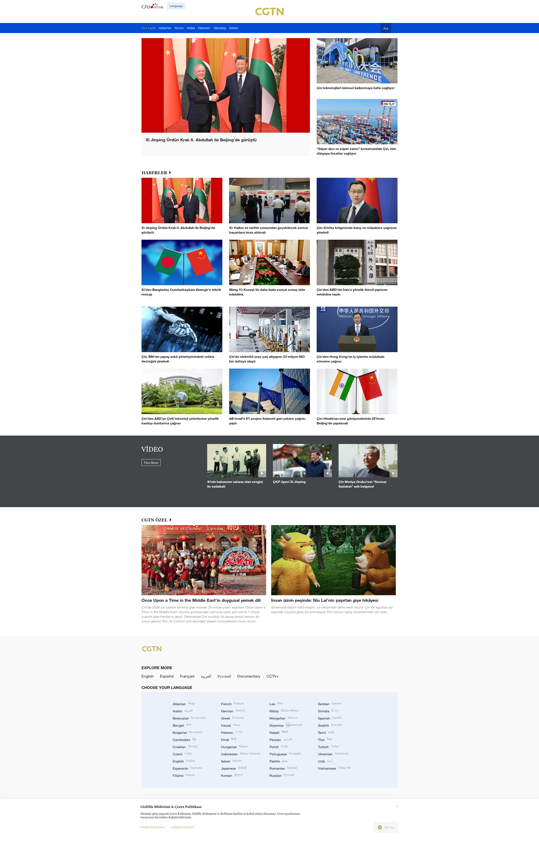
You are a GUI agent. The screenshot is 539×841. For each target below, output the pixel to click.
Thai (325, 740)
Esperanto (187, 768)
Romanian (283, 768)
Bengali (182, 725)
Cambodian (184, 740)
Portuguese (285, 754)
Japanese (234, 768)
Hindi (228, 740)
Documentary (248, 676)
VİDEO (152, 449)
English (147, 676)
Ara (385, 28)
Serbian (329, 704)
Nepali (279, 732)
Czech (182, 754)
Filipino (184, 775)
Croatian (185, 747)
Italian (231, 761)
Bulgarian (187, 732)
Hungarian (234, 747)
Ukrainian (333, 754)
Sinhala (328, 711)
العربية (206, 676)
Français (187, 676)
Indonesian (240, 754)
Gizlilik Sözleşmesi (152, 827)
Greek (232, 718)
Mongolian (284, 718)
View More (151, 462)
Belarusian (189, 718)
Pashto (279, 761)
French (232, 704)
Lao (276, 704)
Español (167, 676)
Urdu (325, 761)
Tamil (326, 732)
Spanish (330, 718)
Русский (224, 676)
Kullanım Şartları (182, 827)
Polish (279, 747)
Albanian (184, 704)
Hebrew (231, 732)
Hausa (230, 725)
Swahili (330, 725)
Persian (281, 740)
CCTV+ (273, 676)
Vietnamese (334, 768)
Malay (284, 711)
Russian (282, 775)
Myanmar (286, 725)
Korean (232, 775)
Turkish (328, 747)
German (233, 711)
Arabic (183, 711)
